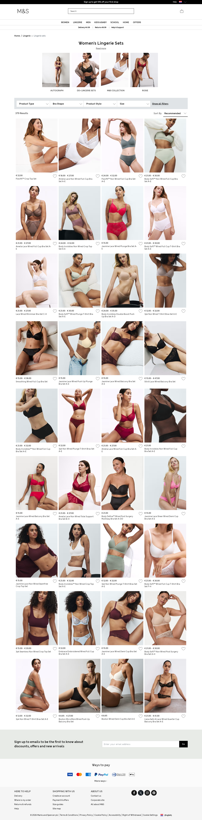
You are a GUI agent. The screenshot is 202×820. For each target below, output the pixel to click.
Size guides (58, 804)
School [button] (114, 22)
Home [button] (126, 22)
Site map (57, 808)
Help (16, 808)
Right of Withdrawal (131, 815)
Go (183, 744)
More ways (100, 781)
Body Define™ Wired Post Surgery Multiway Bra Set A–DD (117, 517)
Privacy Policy (86, 815)
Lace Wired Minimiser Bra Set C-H (31, 314)
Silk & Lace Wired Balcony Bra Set (159, 381)
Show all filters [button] (160, 103)
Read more (101, 48)
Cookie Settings (150, 815)
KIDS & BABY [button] (100, 22)
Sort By (158, 113)
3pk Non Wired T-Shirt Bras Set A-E (160, 314)
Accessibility (115, 815)
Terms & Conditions (69, 815)
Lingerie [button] (77, 22)
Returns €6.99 (100, 27)
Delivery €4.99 (84, 27)
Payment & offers (61, 800)
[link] (180, 2)
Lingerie (27, 36)
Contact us (96, 796)
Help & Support (117, 27)
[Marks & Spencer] (23, 11)
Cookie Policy (100, 815)
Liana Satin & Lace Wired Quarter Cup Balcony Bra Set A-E (161, 720)
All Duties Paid (101, 2)
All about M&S (97, 804)
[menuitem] (65, 22)
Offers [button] (137, 22)
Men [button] (88, 22)
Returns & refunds (22, 804)
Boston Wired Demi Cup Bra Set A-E (118, 719)
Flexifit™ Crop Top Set (26, 179)
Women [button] (65, 22)
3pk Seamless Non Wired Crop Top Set (33, 651)
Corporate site (97, 800)
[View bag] (181, 11)
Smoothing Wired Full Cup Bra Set (32, 381)
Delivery (18, 796)
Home (17, 36)
